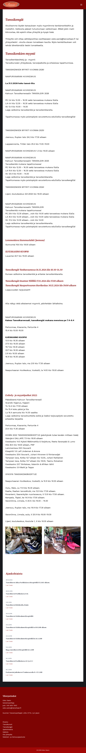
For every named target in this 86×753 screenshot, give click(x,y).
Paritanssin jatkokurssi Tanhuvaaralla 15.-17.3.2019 (24, 672)
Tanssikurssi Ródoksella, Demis (17, 605)
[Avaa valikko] (81, 4)
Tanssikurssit (7, 724)
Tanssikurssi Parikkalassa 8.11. (17, 594)
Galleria (5, 732)
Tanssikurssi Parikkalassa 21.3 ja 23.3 (19, 661)
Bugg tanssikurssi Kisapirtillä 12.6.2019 (20, 650)
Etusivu (5, 722)
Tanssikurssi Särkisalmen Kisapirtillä (19, 616)
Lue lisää (9, 585)
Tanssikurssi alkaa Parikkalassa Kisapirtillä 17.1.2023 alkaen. (28, 582)
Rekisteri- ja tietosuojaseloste (14, 737)
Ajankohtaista (8, 729)
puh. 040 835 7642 (10, 705)
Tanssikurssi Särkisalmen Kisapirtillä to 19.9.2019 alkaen (26, 627)
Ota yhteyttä (7, 734)
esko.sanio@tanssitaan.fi (12, 708)
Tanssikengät (7, 727)
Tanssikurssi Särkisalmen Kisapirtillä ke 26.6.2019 (24, 638)
